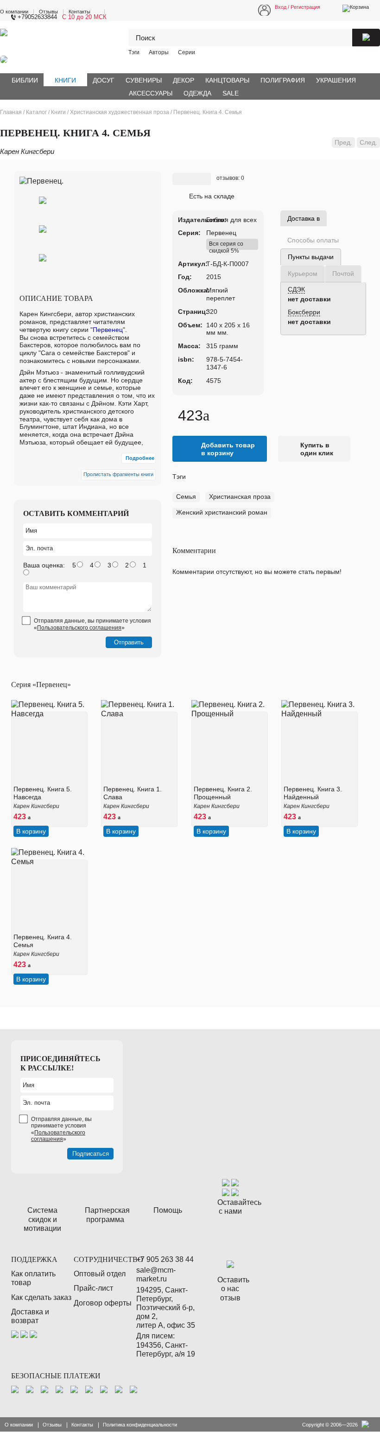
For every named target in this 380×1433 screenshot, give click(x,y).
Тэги (133, 52)
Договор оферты (103, 1303)
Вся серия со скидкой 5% (226, 245)
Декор (183, 80)
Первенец (221, 232)
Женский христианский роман (221, 512)
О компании (14, 11)
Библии (25, 80)
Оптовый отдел (100, 1274)
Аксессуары (150, 93)
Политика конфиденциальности (140, 1424)
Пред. (343, 142)
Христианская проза (240, 496)
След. (368, 142)
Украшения (336, 80)
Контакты (79, 11)
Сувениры (144, 80)
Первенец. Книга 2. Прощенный (223, 793)
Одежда (197, 93)
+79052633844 (37, 16)
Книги (65, 80)
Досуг (103, 80)
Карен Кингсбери (27, 151)
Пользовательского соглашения (79, 627)
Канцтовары (227, 80)
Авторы (159, 52)
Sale (230, 93)
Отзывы (48, 11)
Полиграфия (282, 80)
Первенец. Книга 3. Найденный (313, 793)
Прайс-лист (93, 1288)
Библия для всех (231, 219)
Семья (186, 496)
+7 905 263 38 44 (165, 1259)
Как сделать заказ (41, 1297)
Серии (186, 52)
